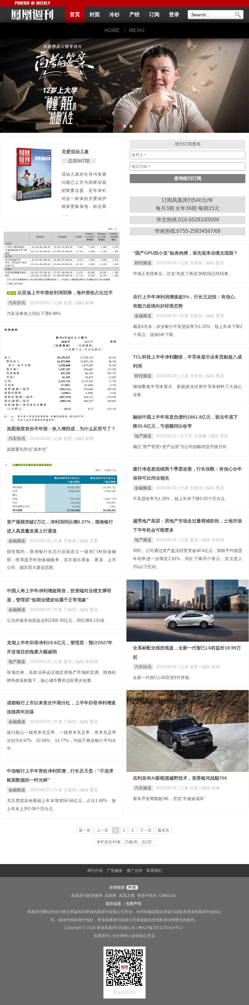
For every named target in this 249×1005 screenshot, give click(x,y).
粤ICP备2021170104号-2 (160, 927)
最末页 (163, 830)
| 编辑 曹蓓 (214, 262)
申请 (131, 887)
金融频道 (143, 315)
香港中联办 (147, 895)
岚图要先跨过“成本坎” (27, 449)
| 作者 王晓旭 (191, 315)
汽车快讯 (16, 302)
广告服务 (115, 870)
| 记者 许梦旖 (191, 262)
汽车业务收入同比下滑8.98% (34, 313)
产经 (134, 14)
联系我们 (154, 870)
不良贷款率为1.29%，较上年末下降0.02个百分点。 (181, 498)
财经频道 (143, 262)
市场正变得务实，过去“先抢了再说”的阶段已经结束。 (182, 273)
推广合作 (134, 870)
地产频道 (143, 435)
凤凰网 (110, 895)
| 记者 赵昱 (62, 302)
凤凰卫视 (127, 895)
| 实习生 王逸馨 (193, 435)
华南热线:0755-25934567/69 (187, 231)
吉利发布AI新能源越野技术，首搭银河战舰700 (180, 778)
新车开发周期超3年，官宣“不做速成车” (169, 798)
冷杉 (114, 14)
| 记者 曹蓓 (188, 539)
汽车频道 (143, 787)
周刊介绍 (95, 870)
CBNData (167, 895)
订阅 (154, 14)
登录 (174, 14)
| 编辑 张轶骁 (211, 539)
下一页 (145, 830)
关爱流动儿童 (75, 151)
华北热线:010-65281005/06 (187, 219)
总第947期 (78, 160)
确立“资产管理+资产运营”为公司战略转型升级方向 (180, 446)
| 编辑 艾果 (87, 540)
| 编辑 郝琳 (83, 302)
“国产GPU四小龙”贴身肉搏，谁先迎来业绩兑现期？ (185, 253)
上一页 (102, 830)
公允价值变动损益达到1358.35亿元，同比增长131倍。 (58, 620)
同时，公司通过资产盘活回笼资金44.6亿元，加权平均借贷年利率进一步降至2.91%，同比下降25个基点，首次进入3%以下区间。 (187, 558)
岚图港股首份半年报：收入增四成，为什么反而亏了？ (61, 428)
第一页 (84, 830)
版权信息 (113, 903)
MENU (137, 30)
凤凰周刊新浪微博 (86, 895)
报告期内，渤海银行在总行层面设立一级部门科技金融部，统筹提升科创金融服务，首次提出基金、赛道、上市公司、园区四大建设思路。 (61, 559)
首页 (75, 14)
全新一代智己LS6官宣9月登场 (161, 677)
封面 (94, 14)
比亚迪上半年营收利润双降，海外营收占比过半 (65, 292)
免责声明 (133, 903)
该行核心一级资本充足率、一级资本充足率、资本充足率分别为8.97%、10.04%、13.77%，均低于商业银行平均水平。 (61, 740)
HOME (112, 30)
